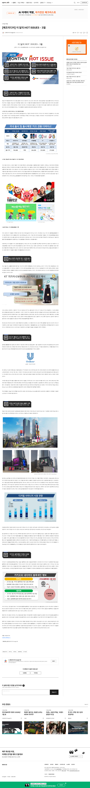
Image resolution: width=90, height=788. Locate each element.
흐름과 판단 (29, 2)
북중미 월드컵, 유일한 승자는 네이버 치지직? (33, 713)
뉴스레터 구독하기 (74, 756)
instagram (4, 776)
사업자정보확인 (58, 769)
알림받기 (53, 661)
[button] (86, 704)
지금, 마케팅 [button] (21, 2)
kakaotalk (13, 776)
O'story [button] (49, 2)
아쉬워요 (36, 673)
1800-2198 (64, 770)
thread (8, 776)
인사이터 (36, 2)
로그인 (78, 2)
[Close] (65, 783)
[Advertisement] (76, 109)
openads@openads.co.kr (74, 770)
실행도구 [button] (42, 2)
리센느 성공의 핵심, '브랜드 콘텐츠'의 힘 (54, 713)
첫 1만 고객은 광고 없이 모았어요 (75, 713)
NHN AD (4, 764)
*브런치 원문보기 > (6, 637)
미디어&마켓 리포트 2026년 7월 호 (11, 713)
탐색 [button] (14, 2)
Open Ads (5, 2)
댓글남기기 (54, 692)
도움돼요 (25, 673)
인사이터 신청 (84, 2)
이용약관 (45, 774)
